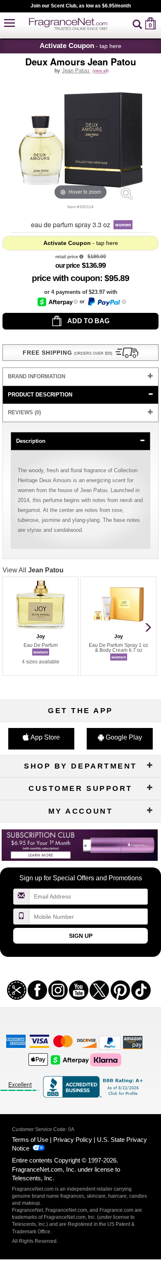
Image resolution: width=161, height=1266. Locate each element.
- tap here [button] (80, 45)
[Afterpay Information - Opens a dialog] (58, 302)
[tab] (80, 377)
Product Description (40, 395)
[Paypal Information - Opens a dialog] (106, 301)
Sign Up (80, 935)
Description (30, 441)
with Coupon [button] (66, 278)
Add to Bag (87, 320)
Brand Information (36, 376)
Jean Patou (76, 70)
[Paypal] (110, 1041)
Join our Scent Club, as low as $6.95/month (81, 6)
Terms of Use (30, 1139)
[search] (137, 23)
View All (33, 570)
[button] (9, 23)
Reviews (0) (24, 412)
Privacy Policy (72, 1139)
